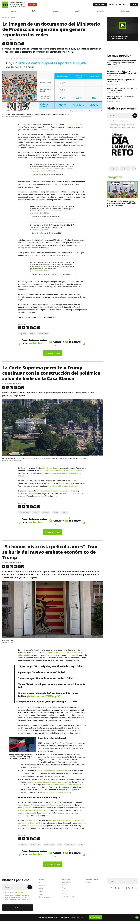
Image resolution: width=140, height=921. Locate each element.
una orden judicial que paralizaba (66, 473)
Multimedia (100, 11)
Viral (33, 11)
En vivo (32, 4)
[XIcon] (116, 4)
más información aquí (77, 917)
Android (87, 882)
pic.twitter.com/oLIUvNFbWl (39, 229)
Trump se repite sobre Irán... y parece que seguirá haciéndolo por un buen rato (121, 203)
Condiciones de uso (68, 897)
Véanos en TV (100, 4)
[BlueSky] (123, 4)
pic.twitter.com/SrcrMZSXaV (39, 213)
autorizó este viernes (49, 468)
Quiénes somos (67, 882)
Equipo (64, 888)
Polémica (46, 513)
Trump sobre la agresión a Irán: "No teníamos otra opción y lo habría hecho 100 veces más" (21, 757)
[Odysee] (119, 887)
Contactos (65, 885)
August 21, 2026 (68, 701)
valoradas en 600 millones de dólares (62, 486)
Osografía (115, 177)
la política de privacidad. (121, 121)
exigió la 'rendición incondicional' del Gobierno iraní (63, 784)
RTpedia (41, 894)
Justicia (36, 513)
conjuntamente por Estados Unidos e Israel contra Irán (48, 782)
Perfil (41, 240)
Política (55, 513)
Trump (64, 513)
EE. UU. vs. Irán (35, 845)
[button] (122, 25)
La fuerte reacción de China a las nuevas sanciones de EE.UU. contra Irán (122, 72)
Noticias (13, 11)
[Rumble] (113, 4)
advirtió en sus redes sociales (30, 810)
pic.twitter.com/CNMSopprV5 (43, 696)
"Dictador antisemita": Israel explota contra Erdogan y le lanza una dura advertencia (121, 62)
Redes (32, 334)
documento (72, 124)
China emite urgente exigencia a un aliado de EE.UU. (121, 81)
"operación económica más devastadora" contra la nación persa (43, 805)
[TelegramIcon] (120, 4)
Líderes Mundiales (44, 897)
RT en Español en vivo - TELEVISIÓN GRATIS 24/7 (118, 37)
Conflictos (23, 845)
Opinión (77, 11)
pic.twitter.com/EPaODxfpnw (39, 271)
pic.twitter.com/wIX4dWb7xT (46, 171)
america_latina (43, 334)
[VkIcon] (109, 4)
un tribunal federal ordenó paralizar (51, 491)
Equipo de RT (125, 11)
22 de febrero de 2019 (57, 174)
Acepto (119, 121)
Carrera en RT (66, 894)
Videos (41, 888)
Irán (59, 845)
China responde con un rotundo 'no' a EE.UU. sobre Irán (121, 98)
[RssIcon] (136, 887)
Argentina (23, 334)
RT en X (17, 907)
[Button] (89, 4)
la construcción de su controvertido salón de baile (60, 470)
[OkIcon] (127, 4)
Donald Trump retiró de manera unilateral (53, 770)
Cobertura (65, 891)
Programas (54, 11)
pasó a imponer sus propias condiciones (56, 792)
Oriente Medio (69, 845)
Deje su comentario (52, 353)
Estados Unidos (24, 513)
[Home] (5, 5)
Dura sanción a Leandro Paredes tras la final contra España (122, 89)
